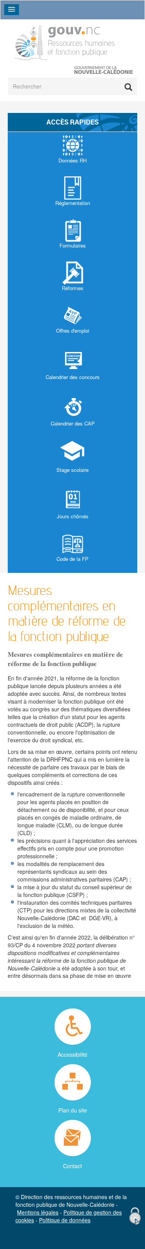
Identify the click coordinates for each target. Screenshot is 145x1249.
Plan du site (72, 1110)
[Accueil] (64, 41)
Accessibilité (72, 1054)
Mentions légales (37, 1212)
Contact (72, 1166)
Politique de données (64, 1220)
